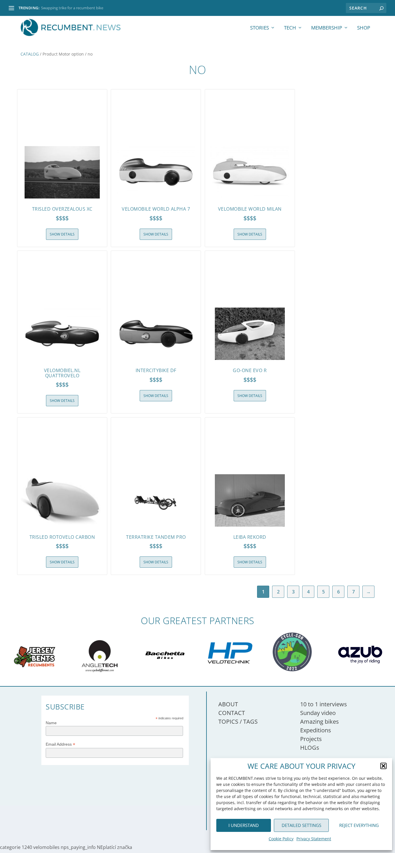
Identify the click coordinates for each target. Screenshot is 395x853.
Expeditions (315, 730)
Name (51, 722)
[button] (383, 766)
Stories (259, 28)
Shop (363, 28)
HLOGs (309, 747)
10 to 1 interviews (323, 704)
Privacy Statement (313, 838)
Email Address (60, 744)
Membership (326, 28)
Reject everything (359, 825)
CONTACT (231, 713)
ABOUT (228, 704)
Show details (62, 234)
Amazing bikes (319, 721)
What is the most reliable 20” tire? (69, 7)
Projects (311, 739)
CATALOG (30, 54)
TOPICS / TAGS (238, 721)
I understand (243, 825)
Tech (290, 28)
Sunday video (318, 713)
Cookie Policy (281, 838)
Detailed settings (301, 825)
